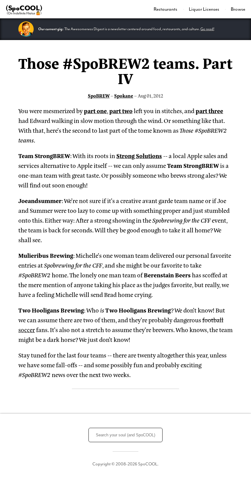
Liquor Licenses (204, 9)
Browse (238, 9)
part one (95, 110)
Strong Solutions (139, 155)
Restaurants (166, 9)
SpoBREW (99, 95)
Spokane (123, 95)
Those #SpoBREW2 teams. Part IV (125, 70)
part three (209, 110)
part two (121, 110)
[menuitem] (169, 9)
